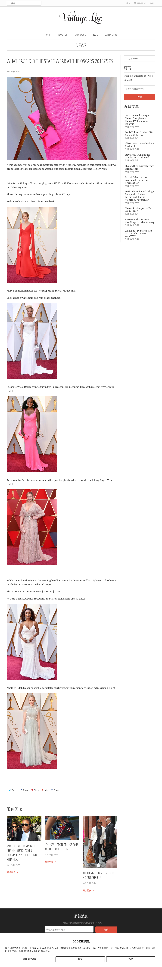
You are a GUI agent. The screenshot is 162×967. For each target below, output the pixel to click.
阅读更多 (11, 872)
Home (48, 34)
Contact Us (111, 34)
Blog (95, 34)
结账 (152, 3)
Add (46, 790)
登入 (128, 3)
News (81, 45)
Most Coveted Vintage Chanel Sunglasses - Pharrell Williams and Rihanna (22, 852)
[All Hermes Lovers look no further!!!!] (100, 842)
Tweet (14, 790)
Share (25, 790)
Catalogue (80, 34)
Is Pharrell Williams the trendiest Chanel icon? (137, 156)
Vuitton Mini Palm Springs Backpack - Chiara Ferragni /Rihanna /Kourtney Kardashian (139, 195)
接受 (80, 959)
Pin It (36, 790)
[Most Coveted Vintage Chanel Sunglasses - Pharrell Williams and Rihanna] (24, 828)
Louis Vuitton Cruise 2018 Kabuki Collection (61, 846)
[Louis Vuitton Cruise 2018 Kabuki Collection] (62, 828)
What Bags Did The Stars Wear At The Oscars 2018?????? (138, 233)
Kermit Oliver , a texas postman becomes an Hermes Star (136, 180)
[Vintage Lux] (81, 18)
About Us (63, 34)
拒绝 (131, 959)
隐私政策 (45, 951)
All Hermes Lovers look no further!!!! (98, 875)
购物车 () (141, 3)
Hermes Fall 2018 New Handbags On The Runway (139, 221)
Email (56, 790)
